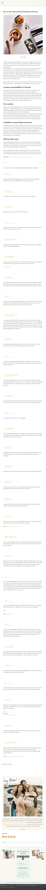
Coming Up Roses (7, 267)
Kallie (6, 222)
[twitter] (11, 837)
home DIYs (24, 824)
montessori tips (16, 822)
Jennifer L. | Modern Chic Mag (11, 536)
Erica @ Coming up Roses (9, 256)
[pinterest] (9, 837)
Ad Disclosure (12, 887)
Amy (5, 600)
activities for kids (23, 822)
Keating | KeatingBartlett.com (11, 314)
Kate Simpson (7, 555)
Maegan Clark (7, 665)
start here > (23, 829)
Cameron (6, 296)
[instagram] (3, 837)
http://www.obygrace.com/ (9, 715)
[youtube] (6, 837)
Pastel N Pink (10, 614)
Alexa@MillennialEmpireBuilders (11, 374)
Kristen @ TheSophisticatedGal (11, 742)
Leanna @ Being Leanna (9, 428)
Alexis (6, 682)
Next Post (42, 162)
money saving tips (18, 824)
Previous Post (4, 162)
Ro (5, 576)
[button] (3, 3)
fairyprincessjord (8, 277)
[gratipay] (14, 837)
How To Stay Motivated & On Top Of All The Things (20, 157)
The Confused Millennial (21, 885)
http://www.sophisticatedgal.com (15, 756)
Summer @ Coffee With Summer (11, 239)
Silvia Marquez (8, 725)
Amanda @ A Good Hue (9, 646)
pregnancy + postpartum (8, 824)
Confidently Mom (10, 885)
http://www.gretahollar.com (13, 526)
